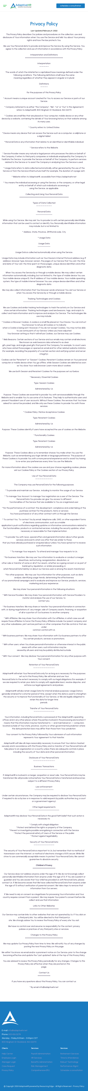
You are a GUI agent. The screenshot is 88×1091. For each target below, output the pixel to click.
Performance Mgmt (69, 1066)
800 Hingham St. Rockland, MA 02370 (19, 1042)
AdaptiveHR (24, 1086)
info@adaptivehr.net (17, 1030)
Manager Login (9, 1062)
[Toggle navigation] (5, 6)
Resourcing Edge (47, 1086)
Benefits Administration (41, 1062)
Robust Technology (69, 1062)
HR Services (36, 1058)
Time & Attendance (69, 1058)
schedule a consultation (70, 6)
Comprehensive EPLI (40, 1070)
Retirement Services (69, 1053)
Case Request (8, 1066)
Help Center (7, 1053)
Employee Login (9, 1058)
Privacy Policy (8, 1070)
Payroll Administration (41, 1053)
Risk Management (39, 1066)
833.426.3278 (14, 1034)
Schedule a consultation (71, 1070)
